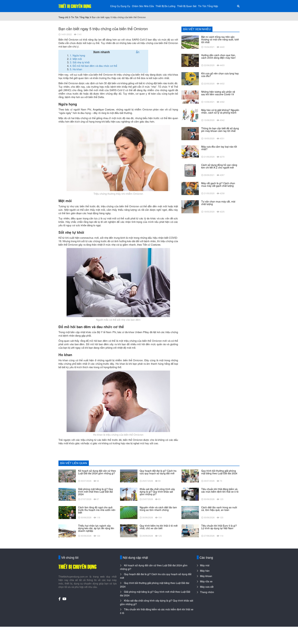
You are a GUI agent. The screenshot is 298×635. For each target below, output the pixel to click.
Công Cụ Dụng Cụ (120, 6)
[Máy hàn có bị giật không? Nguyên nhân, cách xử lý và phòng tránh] (190, 115)
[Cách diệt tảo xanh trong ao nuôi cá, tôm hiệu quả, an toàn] (190, 512)
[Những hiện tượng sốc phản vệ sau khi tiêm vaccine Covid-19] (190, 96)
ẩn (137, 52)
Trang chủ (63, 17)
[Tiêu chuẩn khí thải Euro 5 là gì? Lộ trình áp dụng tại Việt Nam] (190, 530)
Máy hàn (205, 570)
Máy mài (204, 565)
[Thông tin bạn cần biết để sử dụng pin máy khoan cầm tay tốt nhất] (190, 133)
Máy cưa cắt (206, 586)
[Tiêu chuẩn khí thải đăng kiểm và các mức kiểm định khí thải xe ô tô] (190, 494)
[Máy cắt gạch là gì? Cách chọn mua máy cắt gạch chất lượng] (190, 188)
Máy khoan (206, 576)
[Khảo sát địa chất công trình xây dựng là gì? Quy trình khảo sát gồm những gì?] (128, 494)
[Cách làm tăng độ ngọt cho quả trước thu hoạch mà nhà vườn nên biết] (67, 512)
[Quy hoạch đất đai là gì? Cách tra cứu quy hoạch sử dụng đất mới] (128, 475)
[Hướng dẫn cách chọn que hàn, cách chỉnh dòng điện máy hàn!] (190, 60)
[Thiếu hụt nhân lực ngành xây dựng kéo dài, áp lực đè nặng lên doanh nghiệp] (67, 530)
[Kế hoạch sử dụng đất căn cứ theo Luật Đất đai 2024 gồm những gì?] (67, 475)
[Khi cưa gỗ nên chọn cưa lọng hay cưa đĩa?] (190, 78)
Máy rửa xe (206, 581)
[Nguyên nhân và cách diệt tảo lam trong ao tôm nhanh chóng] (128, 512)
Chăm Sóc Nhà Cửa (143, 6)
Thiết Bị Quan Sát (186, 6)
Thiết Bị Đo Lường (165, 6)
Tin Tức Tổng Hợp (208, 6)
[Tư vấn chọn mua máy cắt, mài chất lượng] (190, 206)
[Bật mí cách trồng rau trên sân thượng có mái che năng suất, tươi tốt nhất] (190, 41)
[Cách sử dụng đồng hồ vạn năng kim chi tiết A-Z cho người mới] (190, 170)
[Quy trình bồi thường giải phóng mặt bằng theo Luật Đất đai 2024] (190, 475)
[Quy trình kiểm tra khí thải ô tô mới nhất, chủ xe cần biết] (128, 530)
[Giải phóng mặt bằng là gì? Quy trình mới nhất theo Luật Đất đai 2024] (67, 494)
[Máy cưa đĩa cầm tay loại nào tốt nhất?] (190, 151)
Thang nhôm (207, 592)
